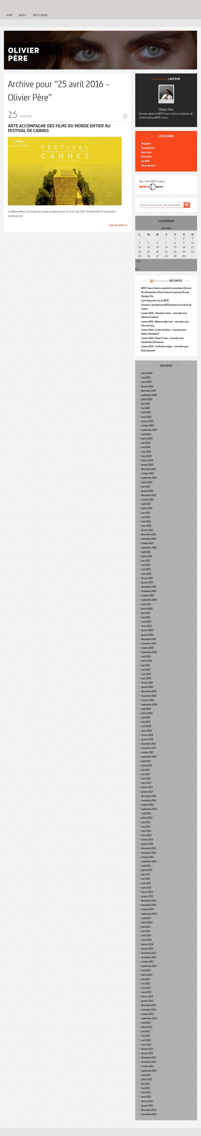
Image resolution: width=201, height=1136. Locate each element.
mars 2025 (146, 417)
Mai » (138, 269)
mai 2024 (145, 447)
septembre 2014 (149, 913)
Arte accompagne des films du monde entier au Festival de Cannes (59, 128)
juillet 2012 (146, 1027)
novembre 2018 (148, 696)
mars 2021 (146, 573)
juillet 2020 (147, 608)
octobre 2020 (147, 595)
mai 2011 (145, 1088)
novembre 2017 (148, 748)
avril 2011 (146, 1092)
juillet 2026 (147, 373)
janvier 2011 (147, 1105)
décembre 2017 (148, 743)
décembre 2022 (148, 495)
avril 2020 (146, 621)
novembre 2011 (148, 1062)
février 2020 (147, 630)
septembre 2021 (149, 547)
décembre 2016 (148, 796)
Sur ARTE (145, 161)
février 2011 (147, 1101)
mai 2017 (145, 774)
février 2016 (147, 839)
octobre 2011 (147, 1066)
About (22, 15)
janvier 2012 (147, 1053)
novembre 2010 (148, 1114)
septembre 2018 (149, 704)
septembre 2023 (149, 477)
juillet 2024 (147, 438)
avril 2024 (146, 451)
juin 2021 (145, 560)
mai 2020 (145, 617)
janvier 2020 (147, 635)
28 (166, 256)
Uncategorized (148, 165)
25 (139, 256)
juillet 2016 (147, 817)
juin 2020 (145, 613)
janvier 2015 (147, 896)
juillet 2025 (146, 399)
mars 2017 (146, 783)
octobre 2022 (147, 499)
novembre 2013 (148, 957)
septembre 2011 (149, 1070)
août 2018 (146, 709)
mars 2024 (146, 456)
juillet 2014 (147, 922)
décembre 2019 (148, 639)
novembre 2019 (148, 643)
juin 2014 (145, 926)
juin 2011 (145, 1083)
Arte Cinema (40, 15)
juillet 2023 (146, 482)
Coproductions (148, 148)
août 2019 (146, 656)
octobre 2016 (147, 804)
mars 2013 (146, 992)
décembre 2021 (148, 534)
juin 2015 (145, 874)
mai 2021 (145, 565)
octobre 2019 (147, 648)
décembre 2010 (148, 1110)
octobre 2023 (147, 473)
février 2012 (147, 1049)
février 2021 (147, 578)
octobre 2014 (147, 909)
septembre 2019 (149, 652)
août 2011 (146, 1075)
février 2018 (147, 735)
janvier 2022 (147, 530)
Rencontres (146, 156)
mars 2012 (146, 1044)
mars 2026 (146, 382)
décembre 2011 (148, 1057)
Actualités (146, 143)
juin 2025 (145, 403)
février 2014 (147, 944)
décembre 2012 (148, 1005)
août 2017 (146, 761)
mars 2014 (146, 939)
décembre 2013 (148, 953)
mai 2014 (145, 931)
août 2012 (146, 1022)
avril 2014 (146, 935)
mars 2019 (146, 678)
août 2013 (146, 970)
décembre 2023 (148, 469)
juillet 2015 (146, 870)
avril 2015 (146, 883)
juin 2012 (145, 1031)
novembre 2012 (148, 1009)
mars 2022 (146, 525)
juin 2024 (145, 443)
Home (9, 15)
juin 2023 (145, 486)
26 (148, 256)
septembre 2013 (149, 966)
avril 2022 (146, 521)
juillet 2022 (146, 508)
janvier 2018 (147, 739)
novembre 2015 (148, 852)
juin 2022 (145, 512)
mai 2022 (145, 517)
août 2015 (146, 865)
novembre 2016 (148, 800)
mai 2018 (145, 722)
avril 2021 (146, 569)
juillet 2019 (146, 661)
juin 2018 (145, 717)
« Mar (138, 261)
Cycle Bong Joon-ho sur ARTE (155, 300)
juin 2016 (145, 822)
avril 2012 (146, 1040)
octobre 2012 (147, 1014)
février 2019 (147, 682)
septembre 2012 (149, 1018)
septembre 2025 (149, 395)
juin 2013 (145, 979)
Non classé (146, 152)
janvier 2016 (147, 844)
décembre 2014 (148, 900)
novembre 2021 (148, 538)
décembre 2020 (148, 586)
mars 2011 (146, 1096)
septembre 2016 (149, 809)
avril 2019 (146, 674)
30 (184, 256)
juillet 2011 (146, 1079)
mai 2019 (145, 669)
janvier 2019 (147, 687)
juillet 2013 (146, 975)
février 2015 (147, 892)
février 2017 (147, 787)
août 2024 (146, 434)
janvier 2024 (147, 464)
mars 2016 (146, 835)
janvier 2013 (147, 1001)
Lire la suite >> (118, 225)
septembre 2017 (149, 756)
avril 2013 (146, 988)
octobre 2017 (147, 752)
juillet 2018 (147, 713)
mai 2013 (145, 983)
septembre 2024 (149, 430)
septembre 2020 (149, 599)
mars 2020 (146, 626)
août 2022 (146, 504)
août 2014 (146, 918)
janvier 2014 (147, 948)
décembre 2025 (148, 390)
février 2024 (147, 460)
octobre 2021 (147, 543)
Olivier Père (166, 109)
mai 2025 (145, 408)
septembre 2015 (149, 861)
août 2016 (146, 813)
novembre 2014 (148, 905)
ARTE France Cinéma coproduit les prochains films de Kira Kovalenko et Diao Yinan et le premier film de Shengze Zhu (166, 292)
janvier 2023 (147, 491)
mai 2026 (145, 377)
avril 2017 (146, 778)
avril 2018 (146, 726)
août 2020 (146, 604)
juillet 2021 (146, 556)
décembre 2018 (148, 691)
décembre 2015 (148, 848)
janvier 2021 (147, 582)
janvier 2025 (147, 421)
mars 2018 (146, 730)
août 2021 (146, 552)
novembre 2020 (148, 591)
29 (175, 256)
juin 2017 (145, 770)
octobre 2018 (147, 700)
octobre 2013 (147, 961)
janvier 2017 (147, 791)
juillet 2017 (146, 765)
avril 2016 (146, 831)
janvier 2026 (147, 386)
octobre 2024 (147, 425)
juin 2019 (145, 665)
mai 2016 (145, 826)
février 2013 (147, 996)
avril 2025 (146, 412)
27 (157, 256)
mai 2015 (145, 878)
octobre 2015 (147, 857)
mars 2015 (146, 887)
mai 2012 (145, 1035)
